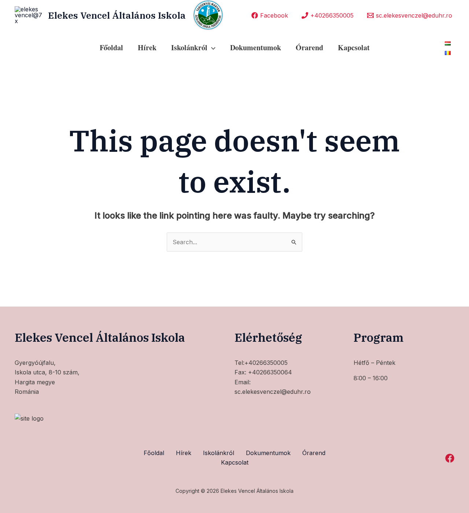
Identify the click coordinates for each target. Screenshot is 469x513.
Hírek (147, 47)
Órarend (309, 47)
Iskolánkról (218, 453)
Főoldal (111, 47)
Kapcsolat (354, 47)
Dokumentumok (255, 47)
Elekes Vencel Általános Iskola (117, 15)
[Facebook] (449, 458)
